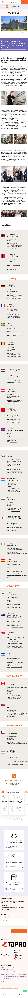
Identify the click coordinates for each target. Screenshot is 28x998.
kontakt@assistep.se (16, 335)
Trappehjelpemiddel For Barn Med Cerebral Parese (13, 974)
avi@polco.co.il (14, 664)
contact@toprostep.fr (16, 316)
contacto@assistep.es (16, 571)
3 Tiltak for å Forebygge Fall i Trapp (10, 971)
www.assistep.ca (16, 698)
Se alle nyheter (4, 982)
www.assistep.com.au (17, 627)
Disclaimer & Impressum (7, 988)
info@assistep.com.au (16, 625)
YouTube (19, 958)
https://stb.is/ (13, 442)
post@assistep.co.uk (16, 471)
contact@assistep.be (16, 354)
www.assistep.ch (16, 422)
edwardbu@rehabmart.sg (17, 643)
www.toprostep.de (16, 298)
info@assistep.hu (14, 509)
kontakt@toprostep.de (16, 297)
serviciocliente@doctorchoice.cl (19, 743)
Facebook (19, 955)
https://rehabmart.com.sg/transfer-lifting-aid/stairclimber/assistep (15, 647)
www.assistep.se (16, 337)
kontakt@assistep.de (15, 401)
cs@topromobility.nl (15, 382)
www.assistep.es (16, 573)
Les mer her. (13, 995)
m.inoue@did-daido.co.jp (17, 606)
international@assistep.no (13, 712)
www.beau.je (15, 530)
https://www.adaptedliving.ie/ (19, 553)
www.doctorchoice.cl (17, 745)
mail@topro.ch (14, 421)
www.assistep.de (15, 403)
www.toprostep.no (16, 246)
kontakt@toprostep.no (16, 245)
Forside (2, 9)
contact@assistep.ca (16, 697)
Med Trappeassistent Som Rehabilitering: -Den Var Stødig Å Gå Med (13, 977)
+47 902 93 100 (7, 901)
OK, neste (17, 818)
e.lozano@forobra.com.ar (17, 764)
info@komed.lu (14, 490)
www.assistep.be (16, 356)
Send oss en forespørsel (24, 2)
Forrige (10, 818)
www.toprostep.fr (16, 317)
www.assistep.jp (16, 607)
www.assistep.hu (15, 511)
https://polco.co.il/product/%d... (14, 667)
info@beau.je (14, 528)
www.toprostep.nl (15, 384)
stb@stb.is (13, 440)
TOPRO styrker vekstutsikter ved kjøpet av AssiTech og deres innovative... (11, 968)
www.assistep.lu (16, 491)
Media (16, 988)
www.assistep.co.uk (17, 472)
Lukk (25, 991)
